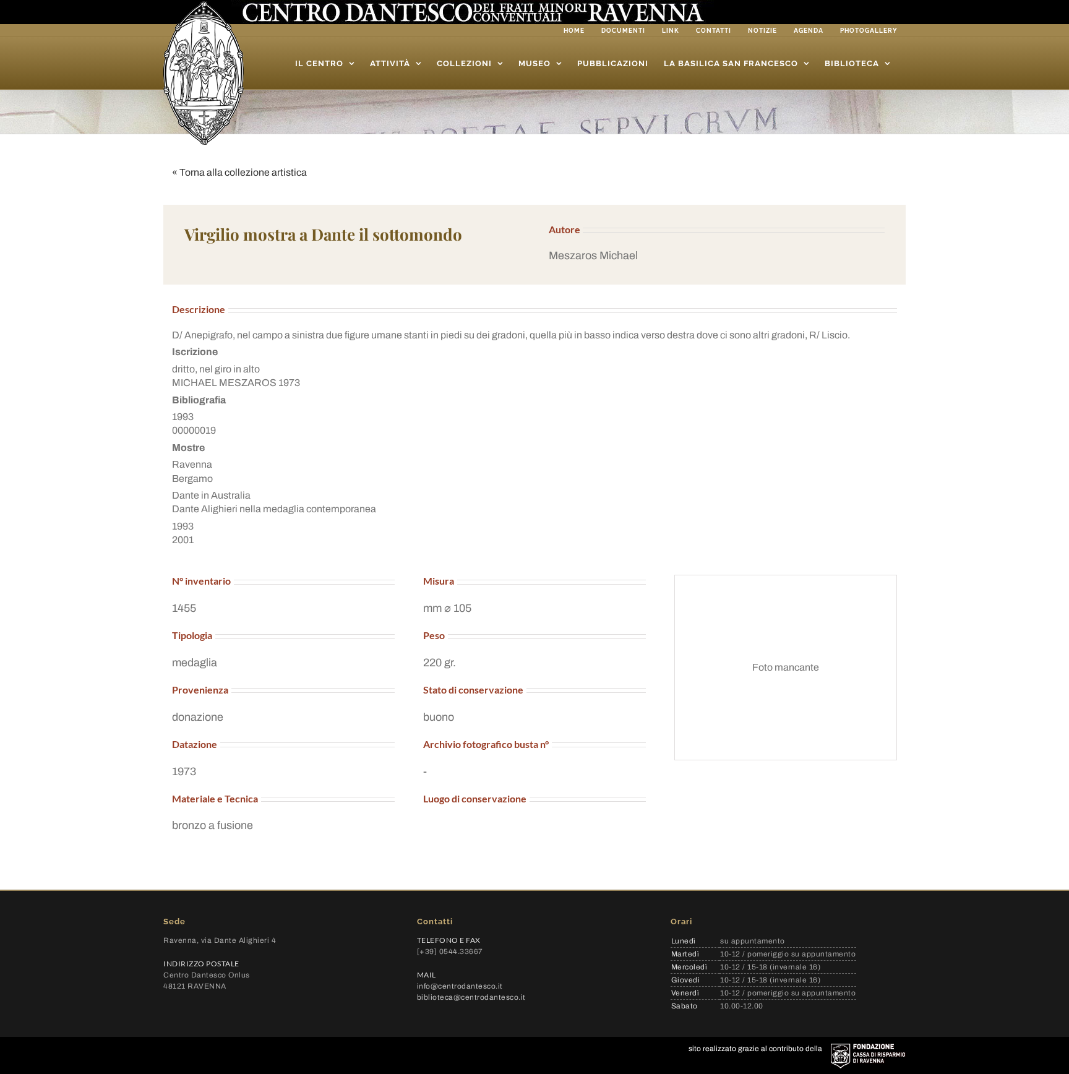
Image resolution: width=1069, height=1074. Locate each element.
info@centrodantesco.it (460, 986)
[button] (717, 256)
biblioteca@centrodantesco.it (471, 997)
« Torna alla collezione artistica (239, 172)
